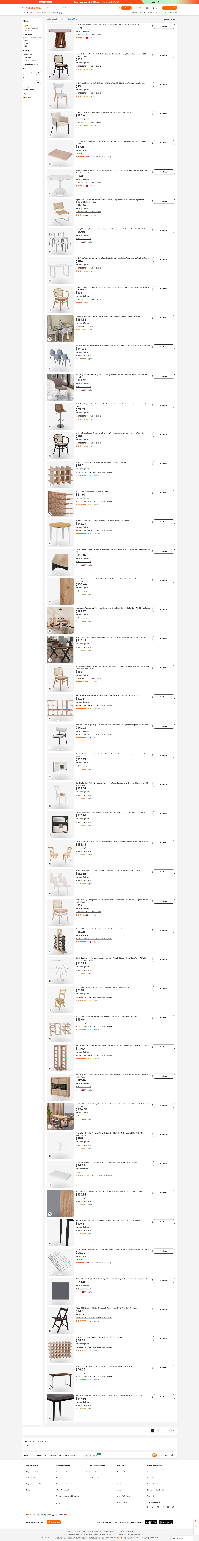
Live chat (120, 1478)
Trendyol (121, 1531)
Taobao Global (108, 1531)
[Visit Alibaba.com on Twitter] (158, 1506)
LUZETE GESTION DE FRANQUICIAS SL (88, 35)
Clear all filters (73, 19)
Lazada (99, 1531)
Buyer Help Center (123, 1472)
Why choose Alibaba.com (34, 1472)
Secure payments (62, 1472)
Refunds (119, 1490)
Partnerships (151, 1496)
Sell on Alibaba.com (153, 1472)
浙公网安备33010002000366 (133, 1538)
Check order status (153, 1484)
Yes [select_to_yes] (27, 1445)
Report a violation (122, 1502)
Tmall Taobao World (89, 1531)
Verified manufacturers (93, 1472)
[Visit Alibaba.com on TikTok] (173, 1506)
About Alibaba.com (32, 1465)
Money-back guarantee (63, 1478)
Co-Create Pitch (31, 1478)
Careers (28, 1490)
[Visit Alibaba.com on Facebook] (148, 1506)
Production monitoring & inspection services (67, 1497)
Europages (129, 1531)
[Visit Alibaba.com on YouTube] (168, 1506)
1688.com (78, 1531)
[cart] (147, 8)
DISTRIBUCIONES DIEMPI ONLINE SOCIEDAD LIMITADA (94, 472)
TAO (115, 1531)
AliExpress (70, 1531)
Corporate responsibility (33, 1484)
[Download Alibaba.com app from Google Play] (166, 1522)
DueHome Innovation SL (83, 239)
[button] (119, 8)
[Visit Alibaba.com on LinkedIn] (153, 1506)
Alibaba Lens (33, 1522)
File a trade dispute (123, 1484)
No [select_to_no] (35, 1445)
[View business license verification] (118, 1538)
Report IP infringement (124, 1496)
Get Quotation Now (91, 1455)
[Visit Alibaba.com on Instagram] (163, 1506)
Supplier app (108, 1522)
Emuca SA (79, 153)
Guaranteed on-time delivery (65, 1484)
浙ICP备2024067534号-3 (152, 1538)
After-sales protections (63, 1490)
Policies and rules (61, 1504)
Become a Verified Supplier (155, 1490)
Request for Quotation (93, 1478)
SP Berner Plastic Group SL (84, 326)
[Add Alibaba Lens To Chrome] (54, 1522)
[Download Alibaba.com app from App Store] (151, 1522)
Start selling (151, 1478)
